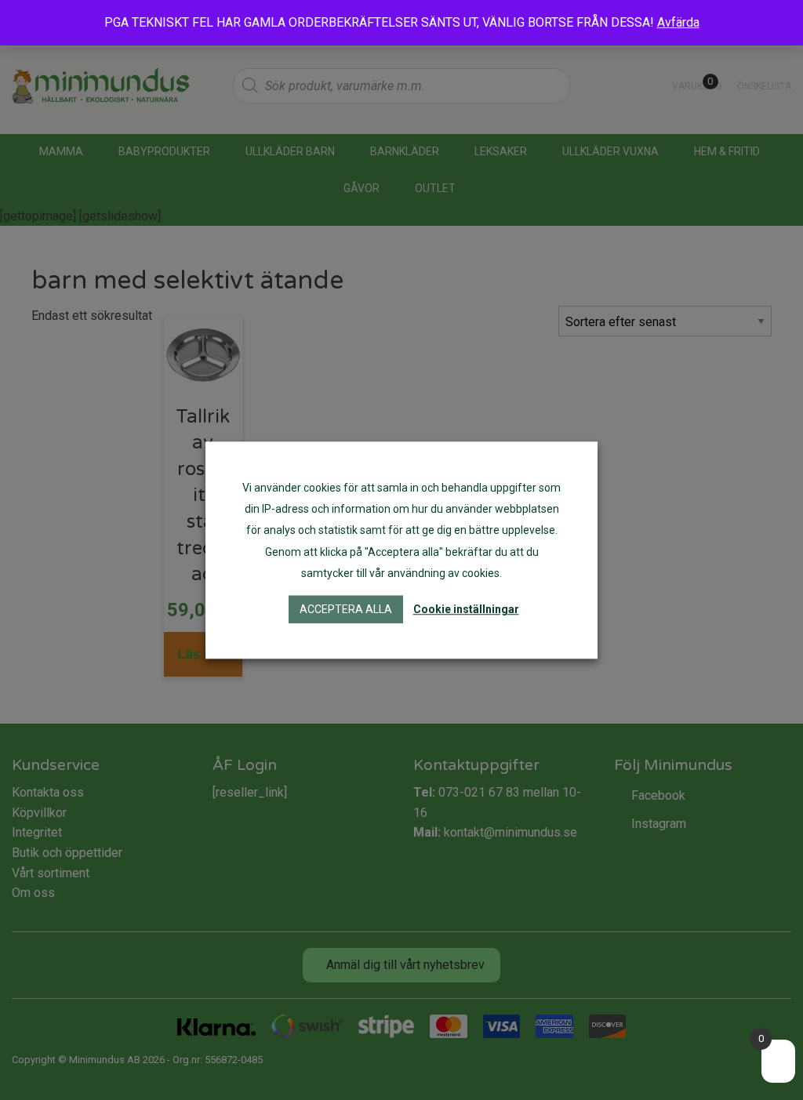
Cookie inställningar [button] (466, 609)
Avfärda (678, 22)
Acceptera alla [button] (346, 609)
